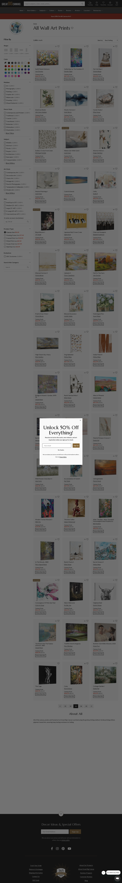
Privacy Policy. (63, 457)
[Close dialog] (80, 420)
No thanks (61, 450)
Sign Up (76, 445)
